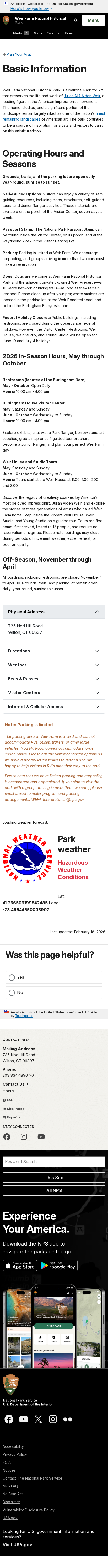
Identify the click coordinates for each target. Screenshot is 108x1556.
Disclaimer (11, 1502)
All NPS (54, 1190)
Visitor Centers (24, 692)
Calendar (53, 33)
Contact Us (14, 1084)
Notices (9, 1470)
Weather (17, 664)
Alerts (20, 33)
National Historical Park (40, 20)
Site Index (15, 1109)
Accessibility (13, 1446)
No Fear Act (13, 1494)
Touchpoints (24, 1015)
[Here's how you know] (54, 6)
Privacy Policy (15, 1454)
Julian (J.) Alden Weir (82, 96)
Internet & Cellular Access (35, 706)
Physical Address (26, 611)
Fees (69, 33)
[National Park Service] (6, 20)
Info (5, 33)
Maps (38, 33)
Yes (20, 977)
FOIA (7, 1462)
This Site (54, 1177)
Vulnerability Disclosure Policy (29, 1510)
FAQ (10, 1100)
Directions (19, 650)
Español (13, 1117)
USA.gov (10, 1518)
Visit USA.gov (17, 1544)
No (20, 992)
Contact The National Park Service (32, 1478)
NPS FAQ (10, 1486)
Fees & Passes (23, 678)
